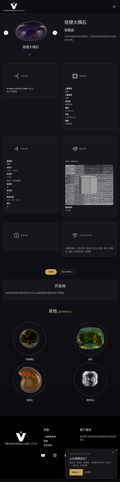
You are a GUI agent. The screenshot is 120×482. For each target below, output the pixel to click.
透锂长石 (90, 400)
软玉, (96, 248)
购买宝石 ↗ (76, 472)
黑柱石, (89, 248)
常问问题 (48, 445)
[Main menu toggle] (114, 7)
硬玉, (101, 248)
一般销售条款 (50, 437)
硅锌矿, (88, 251)
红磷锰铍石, (71, 248)
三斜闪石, (81, 248)
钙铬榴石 (30, 359)
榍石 (90, 359)
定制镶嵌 (87, 472)
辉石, (106, 248)
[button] (6, 33)
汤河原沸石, (79, 251)
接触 (46, 441)
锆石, (71, 251)
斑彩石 (30, 400)
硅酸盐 (69, 30)
